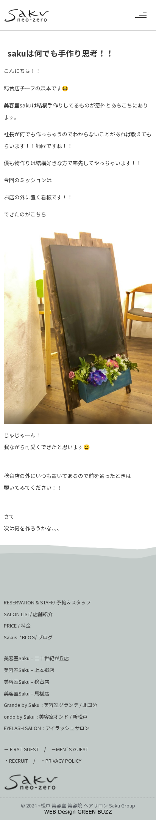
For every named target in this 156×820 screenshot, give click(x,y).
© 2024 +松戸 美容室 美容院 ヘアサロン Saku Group (78, 805)
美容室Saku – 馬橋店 (26, 693)
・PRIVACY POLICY (61, 760)
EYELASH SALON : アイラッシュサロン (46, 728)
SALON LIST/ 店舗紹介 (28, 614)
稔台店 (41, 681)
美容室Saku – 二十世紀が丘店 (36, 658)
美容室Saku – (19, 669)
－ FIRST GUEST (21, 749)
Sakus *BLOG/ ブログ (28, 637)
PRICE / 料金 (17, 625)
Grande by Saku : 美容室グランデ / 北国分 (50, 704)
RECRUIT (18, 760)
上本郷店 (44, 669)
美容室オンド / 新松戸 (62, 716)
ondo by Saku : (21, 716)
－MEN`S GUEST (70, 749)
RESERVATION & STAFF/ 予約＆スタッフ (47, 602)
